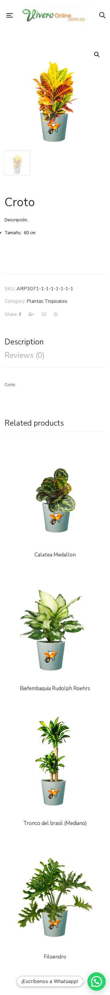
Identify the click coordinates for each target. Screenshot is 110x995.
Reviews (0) (25, 355)
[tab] (55, 342)
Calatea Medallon (55, 554)
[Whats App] (55, 314)
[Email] (44, 314)
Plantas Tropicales (47, 301)
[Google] (31, 314)
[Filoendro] (55, 849)
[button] (96, 981)
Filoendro (55, 956)
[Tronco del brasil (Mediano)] (55, 763)
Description (24, 342)
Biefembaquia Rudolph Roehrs (55, 688)
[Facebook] (20, 314)
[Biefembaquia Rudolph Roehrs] (55, 581)
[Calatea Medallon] (55, 494)
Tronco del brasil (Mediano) (55, 823)
